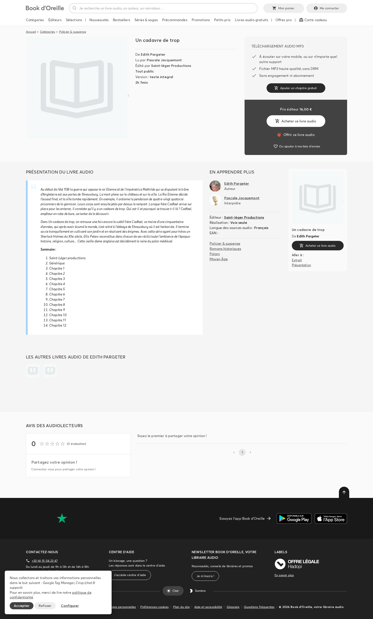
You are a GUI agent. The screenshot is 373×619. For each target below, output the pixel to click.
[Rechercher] (74, 8)
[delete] (344, 492)
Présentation (301, 265)
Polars (215, 254)
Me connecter (329, 8)
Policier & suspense (72, 32)
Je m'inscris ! (205, 576)
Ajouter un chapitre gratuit (298, 88)
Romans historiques (225, 248)
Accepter (21, 605)
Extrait (297, 260)
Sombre (200, 591)
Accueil (31, 32)
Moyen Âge (219, 259)
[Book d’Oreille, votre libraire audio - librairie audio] (45, 9)
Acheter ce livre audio (298, 121)
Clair (175, 591)
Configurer (70, 605)
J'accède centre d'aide (130, 575)
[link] (295, 134)
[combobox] (163, 8)
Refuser (45, 605)
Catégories (47, 32)
